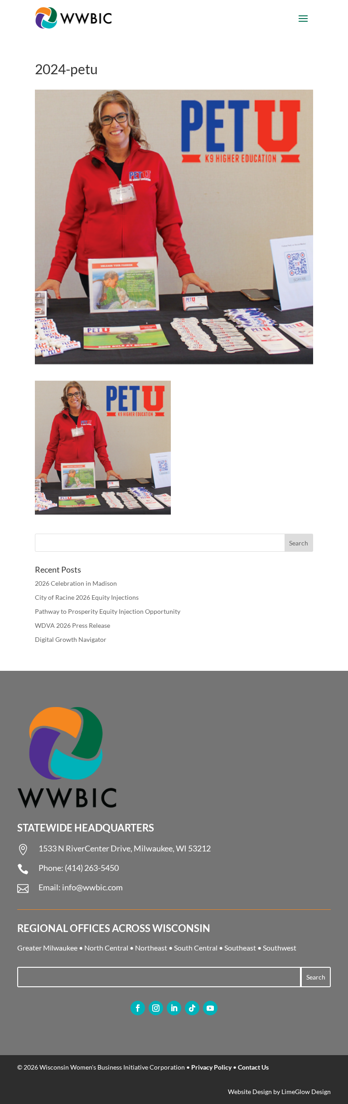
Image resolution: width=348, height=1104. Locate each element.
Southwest (279, 947)
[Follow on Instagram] (156, 1008)
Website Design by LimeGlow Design (279, 1091)
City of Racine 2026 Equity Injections (87, 597)
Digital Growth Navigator (70, 639)
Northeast (151, 947)
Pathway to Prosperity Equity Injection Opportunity (107, 611)
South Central (196, 947)
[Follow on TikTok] (192, 1008)
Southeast (240, 947)
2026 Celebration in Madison (76, 583)
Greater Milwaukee (47, 947)
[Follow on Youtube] (210, 1008)
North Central (106, 947)
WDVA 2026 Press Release (72, 625)
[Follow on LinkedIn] (174, 1008)
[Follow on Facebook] (137, 1008)
